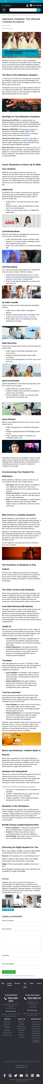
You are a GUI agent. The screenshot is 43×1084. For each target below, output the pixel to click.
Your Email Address (8, 964)
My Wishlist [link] (7, 1030)
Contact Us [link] (21, 1037)
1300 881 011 (34, 998)
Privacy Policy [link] (36, 1024)
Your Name (5, 955)
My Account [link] (7, 1022)
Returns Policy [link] (36, 1031)
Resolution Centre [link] (7, 1035)
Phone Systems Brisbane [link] (21, 1029)
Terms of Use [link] (35, 1022)
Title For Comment (8, 921)
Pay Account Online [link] (7, 1027)
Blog (3, 983)
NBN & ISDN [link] (35, 1036)
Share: (5, 909)
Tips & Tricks (25, 985)
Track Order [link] (7, 1024)
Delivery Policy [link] (36, 1029)
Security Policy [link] (36, 1026)
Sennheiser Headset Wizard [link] (36, 1041)
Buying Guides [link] (22, 1026)
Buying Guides (9, 984)
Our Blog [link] (21, 1024)
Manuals (17, 983)
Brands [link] (21, 1033)
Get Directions (11, 1011)
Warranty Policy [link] (36, 1033)
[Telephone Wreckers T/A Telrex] (6, 6)
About (32, 983)
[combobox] (23, 10)
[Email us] (38, 1075)
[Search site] (39, 10)
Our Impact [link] (21, 1035)
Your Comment (6, 929)
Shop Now (33, 1)
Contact (39, 983)
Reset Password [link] (7, 1033)
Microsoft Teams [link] (35, 1038)
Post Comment (8, 972)
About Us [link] (21, 1022)
